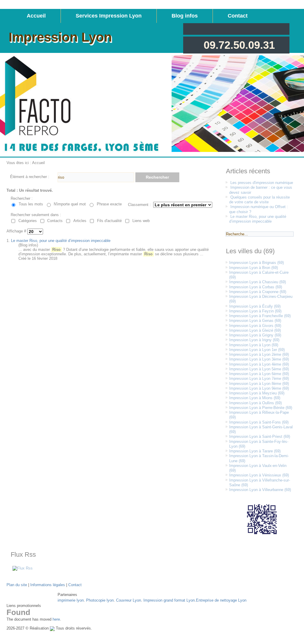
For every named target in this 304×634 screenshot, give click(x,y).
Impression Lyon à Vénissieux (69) (259, 475)
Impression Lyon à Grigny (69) (255, 335)
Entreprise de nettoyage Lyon (221, 600)
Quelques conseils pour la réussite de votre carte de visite (259, 199)
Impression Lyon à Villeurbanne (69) (260, 489)
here (56, 619)
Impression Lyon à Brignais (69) (256, 262)
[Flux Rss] (22, 568)
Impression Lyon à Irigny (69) (254, 340)
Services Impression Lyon (109, 16)
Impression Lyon (60, 37)
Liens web (141, 220)
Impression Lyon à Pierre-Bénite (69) (260, 407)
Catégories (27, 220)
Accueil (36, 16)
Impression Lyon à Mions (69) (254, 398)
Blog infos (185, 16)
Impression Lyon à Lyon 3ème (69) (259, 359)
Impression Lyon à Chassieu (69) (257, 282)
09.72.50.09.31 (239, 45)
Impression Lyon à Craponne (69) (257, 292)
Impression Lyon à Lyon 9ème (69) (259, 388)
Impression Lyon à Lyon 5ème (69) (259, 369)
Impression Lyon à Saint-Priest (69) (259, 436)
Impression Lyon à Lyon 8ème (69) (259, 383)
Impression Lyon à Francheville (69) (260, 316)
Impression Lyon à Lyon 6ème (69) (259, 374)
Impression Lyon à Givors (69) (255, 325)
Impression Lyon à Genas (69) (255, 320)
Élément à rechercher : (29, 176)
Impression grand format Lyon (169, 600)
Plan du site (17, 585)
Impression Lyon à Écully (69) (255, 306)
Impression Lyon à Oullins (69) (255, 403)
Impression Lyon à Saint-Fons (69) (259, 422)
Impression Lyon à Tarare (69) (255, 451)
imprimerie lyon (71, 600)
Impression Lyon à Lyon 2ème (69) (259, 354)
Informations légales (47, 585)
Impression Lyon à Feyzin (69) (255, 311)
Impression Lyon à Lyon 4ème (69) (259, 364)
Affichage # (17, 231)
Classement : (139, 204)
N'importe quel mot (70, 204)
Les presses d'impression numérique (261, 182)
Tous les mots (31, 204)
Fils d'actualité (109, 220)
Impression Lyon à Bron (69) (253, 267)
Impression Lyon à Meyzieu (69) (256, 393)
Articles (79, 220)
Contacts (55, 220)
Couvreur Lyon (128, 600)
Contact (238, 16)
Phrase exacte (109, 204)
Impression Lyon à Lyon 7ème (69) (259, 378)
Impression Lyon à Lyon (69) (253, 345)
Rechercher (157, 177)
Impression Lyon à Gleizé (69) (255, 330)
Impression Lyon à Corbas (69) (255, 287)
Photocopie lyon (100, 600)
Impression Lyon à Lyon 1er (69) (257, 349)
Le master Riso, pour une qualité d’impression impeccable (60, 240)
